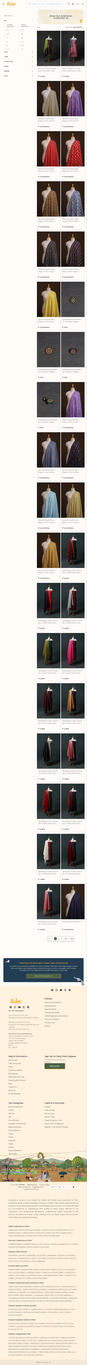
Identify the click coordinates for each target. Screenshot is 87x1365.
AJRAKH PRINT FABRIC (30, 1270)
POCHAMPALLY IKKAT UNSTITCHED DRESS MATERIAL (28, 1298)
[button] (3, 3)
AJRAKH (22, 1255)
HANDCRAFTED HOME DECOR (49, 1341)
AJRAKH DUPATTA (42, 1326)
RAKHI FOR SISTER (35, 1236)
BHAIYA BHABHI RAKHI (17, 1236)
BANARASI (41, 1261)
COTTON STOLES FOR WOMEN (61, 1326)
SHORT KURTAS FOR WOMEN (38, 1247)
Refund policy (32, 1185)
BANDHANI (31, 1255)
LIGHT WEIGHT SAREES (47, 1244)
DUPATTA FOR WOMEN (17, 1324)
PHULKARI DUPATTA (53, 1324)
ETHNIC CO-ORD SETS (28, 1341)
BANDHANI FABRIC (40, 1278)
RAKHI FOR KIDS (52, 1233)
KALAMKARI (13, 1255)
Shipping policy (38, 1187)
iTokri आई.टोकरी (20, 1185)
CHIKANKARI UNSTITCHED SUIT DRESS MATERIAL (52, 1295)
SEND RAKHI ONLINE (32, 1230)
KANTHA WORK (62, 1258)
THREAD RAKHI (28, 1233)
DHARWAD (70, 1255)
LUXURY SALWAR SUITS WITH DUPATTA (23, 1338)
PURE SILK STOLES (15, 1329)
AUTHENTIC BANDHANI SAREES (57, 1309)
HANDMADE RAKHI (15, 1230)
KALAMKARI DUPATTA (25, 1326)
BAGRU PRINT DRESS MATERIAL (35, 1290)
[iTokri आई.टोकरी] (11, 4)
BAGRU (73, 1258)
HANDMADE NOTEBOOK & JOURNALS (22, 1352)
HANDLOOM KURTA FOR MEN (25, 1346)
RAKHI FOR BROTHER (51, 1236)
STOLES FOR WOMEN (36, 1324)
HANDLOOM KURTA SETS (49, 1338)
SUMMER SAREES (30, 1244)
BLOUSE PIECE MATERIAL (33, 1355)
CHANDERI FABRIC (33, 1273)
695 (66, 938)
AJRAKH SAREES (37, 1309)
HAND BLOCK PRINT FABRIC (53, 1273)
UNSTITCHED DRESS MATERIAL (20, 1287)
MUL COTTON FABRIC (16, 1273)
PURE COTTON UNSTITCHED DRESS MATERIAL (54, 1301)
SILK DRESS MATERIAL (58, 1298)
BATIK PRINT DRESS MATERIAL (56, 1292)
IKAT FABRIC (20, 1275)
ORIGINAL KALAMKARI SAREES (34, 1312)
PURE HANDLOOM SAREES (18, 1309)
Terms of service (24, 1187)
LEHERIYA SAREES (15, 1315)
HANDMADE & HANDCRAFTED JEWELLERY (54, 1346)
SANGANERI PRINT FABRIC (54, 1275)
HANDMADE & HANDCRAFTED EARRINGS (24, 1349)
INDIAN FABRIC (14, 1270)
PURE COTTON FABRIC (66, 1270)
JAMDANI (61, 1255)
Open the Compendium (43, 976)
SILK (16, 1261)
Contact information (31, 1189)
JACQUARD (41, 1255)
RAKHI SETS (40, 1233)
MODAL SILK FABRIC (24, 1278)
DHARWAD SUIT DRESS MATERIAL (31, 1292)
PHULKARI (12, 1258)
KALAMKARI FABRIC (34, 1275)
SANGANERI (51, 1255)
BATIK (44, 1258)
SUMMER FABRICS (15, 1244)
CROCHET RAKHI (48, 1230)
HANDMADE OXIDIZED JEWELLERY (54, 1349)
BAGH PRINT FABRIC (48, 1270)
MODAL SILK (36, 1258)
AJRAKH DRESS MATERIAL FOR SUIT (47, 1287)
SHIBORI (51, 1258)
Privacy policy (44, 1185)
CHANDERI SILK (24, 1258)
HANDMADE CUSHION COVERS (42, 1343)
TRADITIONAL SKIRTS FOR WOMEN (52, 1352)
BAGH (10, 1261)
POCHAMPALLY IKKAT (28, 1261)
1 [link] (55, 938)
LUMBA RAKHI (66, 1233)
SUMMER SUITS (64, 1244)
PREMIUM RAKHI (62, 1230)
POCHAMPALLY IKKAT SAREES (59, 1312)
